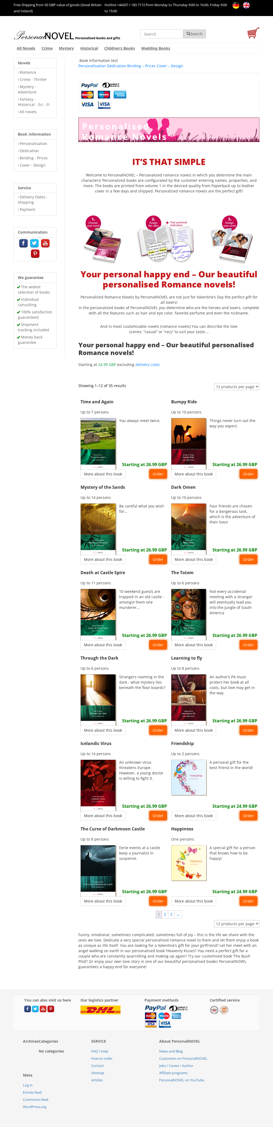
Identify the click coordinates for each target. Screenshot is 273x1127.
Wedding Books (155, 48)
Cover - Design (33, 165)
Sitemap (97, 1072)
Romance (28, 72)
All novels (28, 111)
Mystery (66, 48)
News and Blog (171, 1051)
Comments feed (35, 1099)
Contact (97, 1065)
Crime (47, 48)
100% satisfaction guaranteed (35, 314)
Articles (97, 1080)
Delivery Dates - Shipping (33, 199)
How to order (102, 1058)
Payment (27, 209)
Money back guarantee (30, 339)
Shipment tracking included (33, 327)
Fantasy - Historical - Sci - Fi (34, 102)
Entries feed (32, 1092)
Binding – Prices (141, 65)
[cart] (253, 33)
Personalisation (33, 143)
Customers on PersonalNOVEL (183, 1058)
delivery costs (147, 364)
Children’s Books (119, 48)
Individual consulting (28, 302)
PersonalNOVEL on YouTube (181, 1080)
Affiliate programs (173, 1072)
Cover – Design (170, 65)
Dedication (29, 150)
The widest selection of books (34, 289)
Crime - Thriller (33, 79)
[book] (105, 94)
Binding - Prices (34, 157)
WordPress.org (34, 1106)
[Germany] (235, 4)
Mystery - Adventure (27, 89)
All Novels (26, 48)
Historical (89, 48)
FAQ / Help (99, 1051)
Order (158, 473)
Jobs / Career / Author (176, 1065)
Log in (28, 1085)
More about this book (103, 473)
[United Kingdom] (245, 4)
